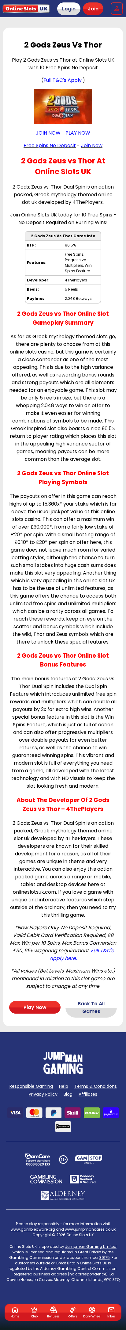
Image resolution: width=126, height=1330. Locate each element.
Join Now (91, 145)
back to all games (91, 1007)
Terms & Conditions (95, 1086)
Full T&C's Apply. (63, 80)
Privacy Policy (43, 1094)
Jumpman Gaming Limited (91, 1246)
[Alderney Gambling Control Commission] (63, 1195)
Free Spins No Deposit (50, 145)
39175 (104, 1257)
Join (93, 8)
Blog (68, 1094)
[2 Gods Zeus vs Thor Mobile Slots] (63, 106)
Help (63, 1086)
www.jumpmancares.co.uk (90, 1229)
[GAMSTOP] (88, 1159)
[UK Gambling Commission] (46, 1179)
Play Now (35, 1007)
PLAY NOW (77, 132)
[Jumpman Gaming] (63, 1072)
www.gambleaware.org (33, 1229)
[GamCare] (37, 1159)
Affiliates (88, 1094)
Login (69, 8)
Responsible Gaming (31, 1086)
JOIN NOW (48, 132)
